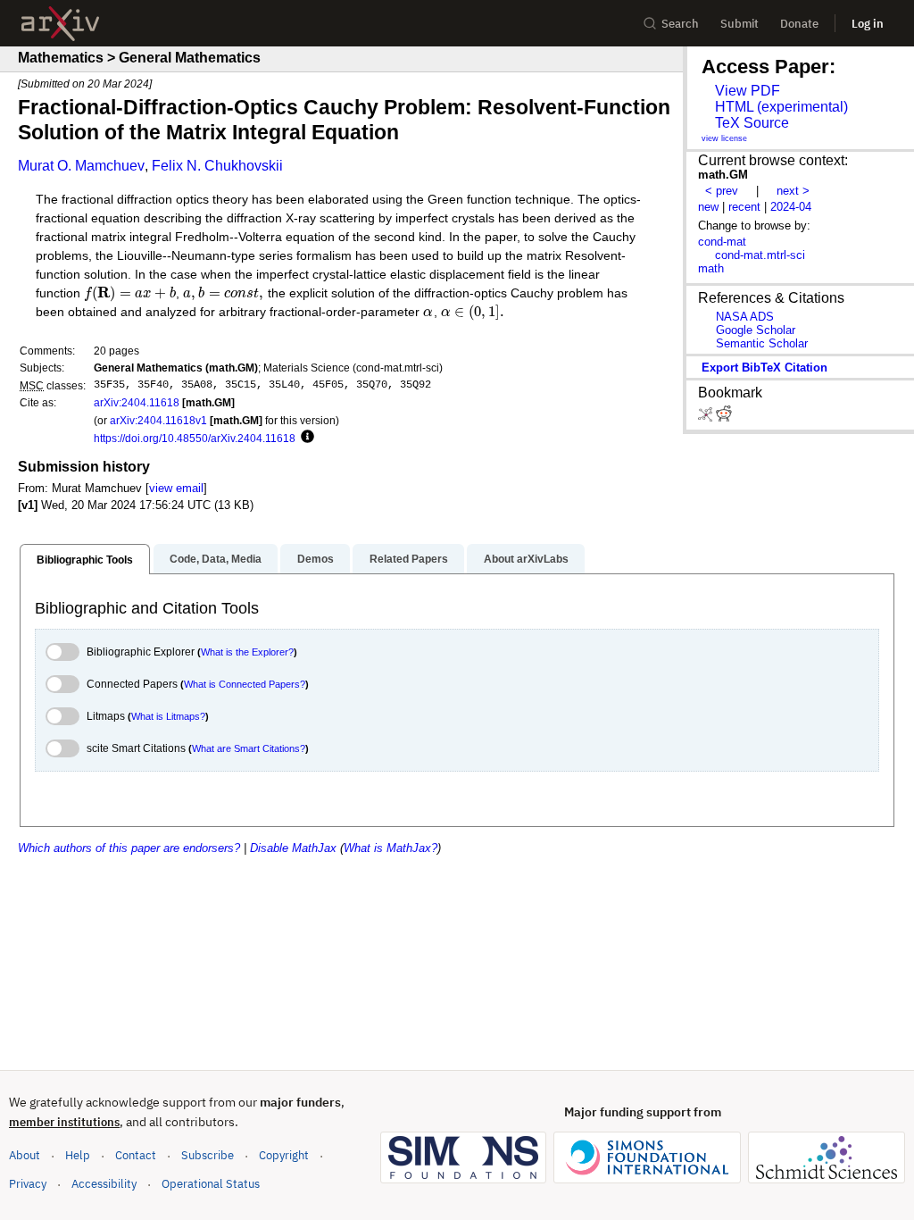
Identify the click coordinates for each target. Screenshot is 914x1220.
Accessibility (104, 1183)
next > (793, 190)
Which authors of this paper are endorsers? (129, 848)
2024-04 (790, 206)
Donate (799, 23)
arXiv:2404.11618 (136, 402)
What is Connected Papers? (244, 684)
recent (744, 206)
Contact (135, 1155)
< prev (721, 190)
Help (77, 1155)
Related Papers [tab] (409, 559)
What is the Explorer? (247, 652)
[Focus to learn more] (304, 438)
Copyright (284, 1155)
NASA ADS (745, 316)
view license (724, 138)
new (708, 206)
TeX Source (752, 122)
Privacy (27, 1183)
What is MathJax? (390, 848)
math (711, 268)
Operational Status (211, 1183)
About (24, 1155)
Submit (739, 23)
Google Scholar (755, 330)
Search (680, 23)
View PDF (747, 90)
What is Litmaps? (168, 716)
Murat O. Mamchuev (81, 165)
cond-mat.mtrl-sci (760, 255)
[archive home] (60, 23)
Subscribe (207, 1155)
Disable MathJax (293, 848)
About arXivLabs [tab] (526, 559)
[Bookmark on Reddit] (724, 417)
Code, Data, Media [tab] (216, 559)
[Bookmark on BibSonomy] (707, 417)
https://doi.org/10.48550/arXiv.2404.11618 (194, 438)
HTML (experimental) (781, 106)
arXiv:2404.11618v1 (158, 420)
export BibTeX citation (764, 367)
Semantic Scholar (762, 343)
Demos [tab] (315, 559)
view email (176, 488)
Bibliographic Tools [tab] (85, 560)
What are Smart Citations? (248, 748)
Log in (868, 23)
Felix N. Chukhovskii (217, 165)
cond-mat (722, 241)
